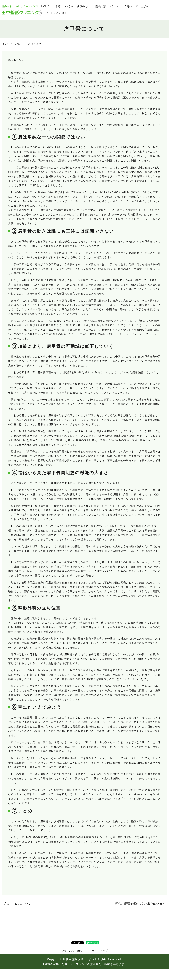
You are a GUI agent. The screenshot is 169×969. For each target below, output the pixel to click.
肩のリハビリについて (17, 903)
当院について (62, 6)
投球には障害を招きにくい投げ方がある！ (140, 903)
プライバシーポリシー (74, 950)
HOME (45, 6)
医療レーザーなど (135, 6)
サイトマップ (100, 950)
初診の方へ (83, 6)
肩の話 (17, 44)
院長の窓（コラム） (107, 6)
